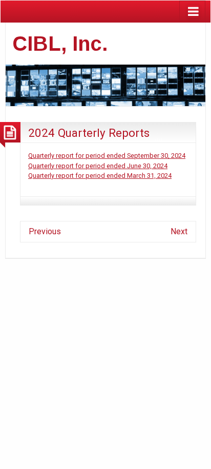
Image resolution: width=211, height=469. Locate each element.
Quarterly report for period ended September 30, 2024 (106, 155)
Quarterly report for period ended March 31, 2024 (100, 175)
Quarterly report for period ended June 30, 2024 (97, 166)
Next (179, 231)
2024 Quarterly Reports (89, 132)
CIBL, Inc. (60, 43)
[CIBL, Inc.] (105, 84)
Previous (45, 231)
